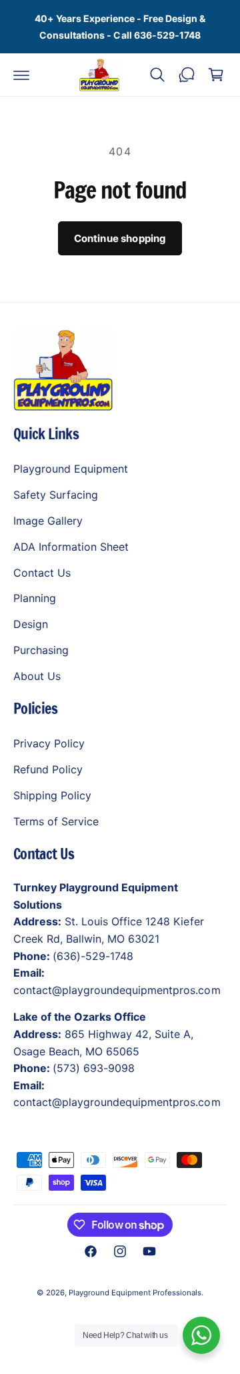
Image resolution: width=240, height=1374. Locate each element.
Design (30, 624)
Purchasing (41, 650)
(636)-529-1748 (93, 956)
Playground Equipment (70, 468)
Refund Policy (48, 769)
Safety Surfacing (55, 494)
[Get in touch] (186, 74)
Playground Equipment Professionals (135, 1292)
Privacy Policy (49, 743)
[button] (21, 74)
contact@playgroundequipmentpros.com (117, 990)
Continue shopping (120, 238)
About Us (37, 676)
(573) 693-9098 (94, 1068)
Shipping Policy (52, 795)
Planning (34, 598)
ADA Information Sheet (71, 546)
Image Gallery (48, 520)
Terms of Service (56, 821)
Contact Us (42, 572)
